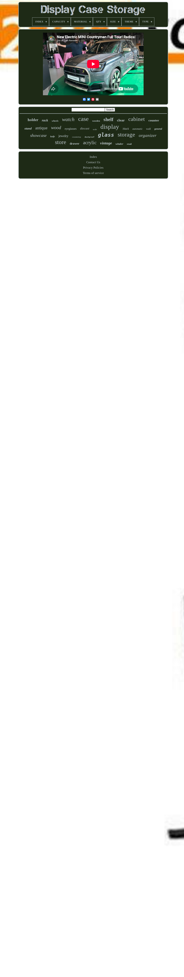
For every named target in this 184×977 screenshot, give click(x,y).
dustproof (89, 137)
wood (56, 127)
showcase (38, 135)
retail (129, 144)
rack (45, 120)
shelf (108, 119)
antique (41, 128)
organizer (148, 135)
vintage (106, 143)
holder (33, 119)
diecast (84, 128)
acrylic (89, 142)
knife (52, 136)
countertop (76, 137)
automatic (137, 129)
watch (68, 119)
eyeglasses (71, 128)
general (158, 129)
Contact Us (93, 162)
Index (93, 157)
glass (106, 135)
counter (153, 120)
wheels (55, 120)
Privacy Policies (93, 167)
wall (148, 128)
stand (28, 128)
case (83, 119)
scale (95, 129)
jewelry (63, 136)
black (126, 128)
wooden (96, 120)
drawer (74, 143)
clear (121, 120)
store (60, 142)
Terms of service (93, 173)
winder (119, 143)
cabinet (136, 119)
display (109, 126)
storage (126, 134)
